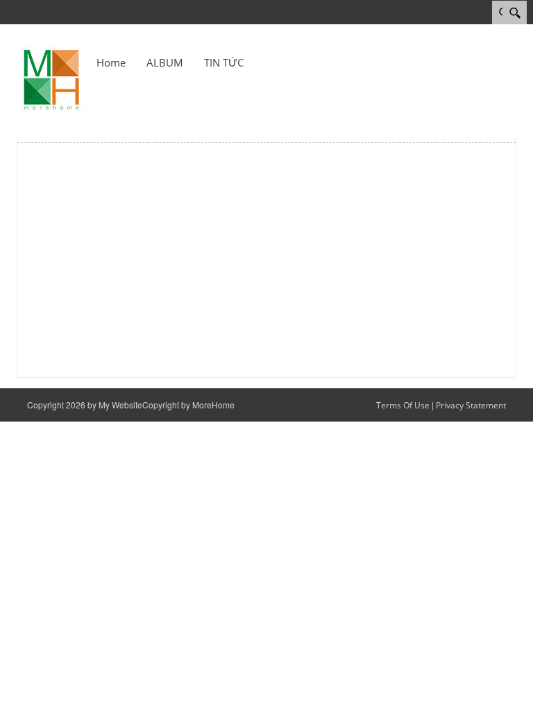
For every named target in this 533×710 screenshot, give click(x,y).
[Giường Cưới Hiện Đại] (51, 78)
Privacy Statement (471, 405)
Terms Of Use (403, 405)
